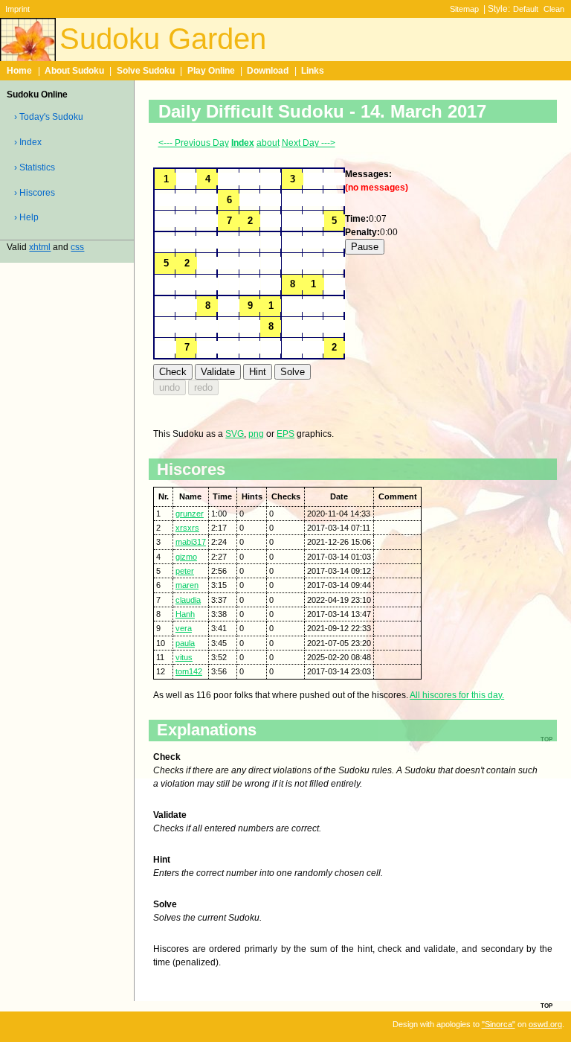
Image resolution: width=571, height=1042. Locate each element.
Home (19, 70)
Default (525, 8)
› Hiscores (34, 193)
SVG (234, 434)
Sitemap (464, 8)
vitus (184, 657)
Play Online (211, 70)
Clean (553, 8)
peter (184, 570)
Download (267, 70)
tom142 (188, 671)
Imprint (17, 8)
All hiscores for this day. (457, 695)
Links (312, 70)
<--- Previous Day (193, 143)
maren (187, 585)
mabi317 (190, 541)
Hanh (185, 614)
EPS (285, 434)
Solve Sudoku (146, 70)
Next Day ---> (308, 143)
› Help (26, 217)
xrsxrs (187, 527)
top (546, 1004)
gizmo (186, 556)
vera (183, 628)
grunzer (189, 513)
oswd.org (545, 1024)
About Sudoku (74, 70)
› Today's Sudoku (48, 117)
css (77, 247)
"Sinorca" (498, 1024)
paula (185, 643)
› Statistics (34, 167)
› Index (28, 142)
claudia (188, 599)
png (256, 434)
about (268, 143)
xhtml (40, 247)
